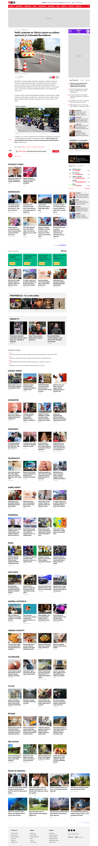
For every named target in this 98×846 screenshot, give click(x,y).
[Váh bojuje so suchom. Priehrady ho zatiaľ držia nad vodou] (30, 694)
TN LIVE (11, 686)
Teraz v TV (71, 166)
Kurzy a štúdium (11, 621)
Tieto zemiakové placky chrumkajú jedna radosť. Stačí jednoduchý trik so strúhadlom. (14, 647)
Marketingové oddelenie (54, 840)
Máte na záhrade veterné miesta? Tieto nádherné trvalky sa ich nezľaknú (44, 757)
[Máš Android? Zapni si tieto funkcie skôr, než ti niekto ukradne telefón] (30, 664)
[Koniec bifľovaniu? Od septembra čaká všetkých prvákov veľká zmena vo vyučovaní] (45, 694)
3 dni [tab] (81, 80)
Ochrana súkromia (14, 835)
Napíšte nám (13, 840)
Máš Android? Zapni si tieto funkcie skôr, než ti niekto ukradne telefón (29, 672)
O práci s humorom (56, 621)
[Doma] (70, 180)
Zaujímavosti (42, 6)
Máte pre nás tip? (52, 842)
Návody (54, 677)
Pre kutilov (13, 741)
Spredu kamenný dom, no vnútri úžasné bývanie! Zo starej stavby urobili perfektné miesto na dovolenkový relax (59, 731)
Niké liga (39, 563)
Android (24, 675)
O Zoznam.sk (14, 830)
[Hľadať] (88, 6)
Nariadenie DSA (14, 842)
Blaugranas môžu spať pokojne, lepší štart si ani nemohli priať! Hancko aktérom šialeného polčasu (59, 560)
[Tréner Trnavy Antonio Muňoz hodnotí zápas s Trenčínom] (37, 328)
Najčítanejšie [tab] (74, 80)
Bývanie (11, 713)
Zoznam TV (14, 319)
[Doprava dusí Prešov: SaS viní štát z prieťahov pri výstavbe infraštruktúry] (14, 172)
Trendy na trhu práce (27, 623)
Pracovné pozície (13, 251)
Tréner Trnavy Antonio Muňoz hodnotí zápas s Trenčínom (36, 338)
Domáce (11, 6)
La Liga (54, 565)
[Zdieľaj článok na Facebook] (10, 145)
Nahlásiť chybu (18, 156)
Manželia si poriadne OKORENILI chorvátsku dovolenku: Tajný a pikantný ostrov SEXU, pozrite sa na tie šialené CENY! (44, 417)
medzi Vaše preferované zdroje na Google (32, 151)
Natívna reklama (33, 842)
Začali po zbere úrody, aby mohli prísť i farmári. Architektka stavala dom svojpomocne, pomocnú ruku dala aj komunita (14, 731)
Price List (32, 840)
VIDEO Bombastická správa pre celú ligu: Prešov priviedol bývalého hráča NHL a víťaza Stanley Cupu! (13, 560)
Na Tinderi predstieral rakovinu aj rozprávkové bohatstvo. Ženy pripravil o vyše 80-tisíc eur (59, 702)
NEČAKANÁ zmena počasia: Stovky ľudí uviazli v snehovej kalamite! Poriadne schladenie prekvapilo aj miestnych (59, 475)
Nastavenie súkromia (15, 836)
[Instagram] (71, 830)
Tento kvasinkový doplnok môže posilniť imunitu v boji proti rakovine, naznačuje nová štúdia (14, 673)
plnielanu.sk (40, 507)
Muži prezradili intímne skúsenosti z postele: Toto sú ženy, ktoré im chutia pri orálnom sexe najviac (82, 160)
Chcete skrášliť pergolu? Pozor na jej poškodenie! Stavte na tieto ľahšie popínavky (14, 758)
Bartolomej (61, 2)
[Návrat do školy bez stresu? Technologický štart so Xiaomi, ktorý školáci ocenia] (30, 495)
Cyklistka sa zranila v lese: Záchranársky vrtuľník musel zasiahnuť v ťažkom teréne (29, 387)
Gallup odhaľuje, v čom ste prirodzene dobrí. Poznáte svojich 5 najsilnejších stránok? (44, 617)
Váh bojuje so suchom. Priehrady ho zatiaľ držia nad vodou (29, 701)
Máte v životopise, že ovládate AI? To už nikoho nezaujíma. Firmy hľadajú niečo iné (14, 617)
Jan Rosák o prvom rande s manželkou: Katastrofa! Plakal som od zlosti (26, 365)
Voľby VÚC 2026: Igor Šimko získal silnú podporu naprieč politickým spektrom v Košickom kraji (59, 388)
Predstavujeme (26, 594)
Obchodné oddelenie (53, 836)
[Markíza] (70, 169)
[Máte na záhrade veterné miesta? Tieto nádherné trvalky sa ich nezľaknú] (45, 749)
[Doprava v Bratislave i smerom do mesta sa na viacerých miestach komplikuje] (30, 172)
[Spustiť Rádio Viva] (79, 30)
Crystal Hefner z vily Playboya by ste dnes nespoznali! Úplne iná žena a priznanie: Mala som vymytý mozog (59, 446)
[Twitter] (74, 830)
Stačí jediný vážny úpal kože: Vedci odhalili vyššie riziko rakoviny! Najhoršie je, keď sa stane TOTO (33, 354)
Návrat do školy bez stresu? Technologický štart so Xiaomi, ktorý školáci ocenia (43, 283)
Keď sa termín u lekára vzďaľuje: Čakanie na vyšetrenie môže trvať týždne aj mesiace (14, 283)
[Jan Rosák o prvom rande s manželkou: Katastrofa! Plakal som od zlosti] (30, 437)
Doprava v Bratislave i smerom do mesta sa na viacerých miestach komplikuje (29, 181)
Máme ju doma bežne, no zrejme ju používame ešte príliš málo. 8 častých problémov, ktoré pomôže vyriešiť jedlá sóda (29, 731)
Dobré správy (14, 487)
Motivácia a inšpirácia (42, 621)
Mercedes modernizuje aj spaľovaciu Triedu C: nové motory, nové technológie (44, 587)
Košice (54, 392)
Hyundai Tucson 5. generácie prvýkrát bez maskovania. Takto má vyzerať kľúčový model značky (29, 589)
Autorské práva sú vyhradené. (73, 834)
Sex (76, 156)
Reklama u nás (33, 833)
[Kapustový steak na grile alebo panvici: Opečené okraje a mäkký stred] (45, 638)
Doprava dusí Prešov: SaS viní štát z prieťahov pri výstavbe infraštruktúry (14, 180)
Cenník (31, 838)
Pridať (56, 151)
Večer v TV (80, 166)
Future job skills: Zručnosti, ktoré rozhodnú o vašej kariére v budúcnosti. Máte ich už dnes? (29, 618)
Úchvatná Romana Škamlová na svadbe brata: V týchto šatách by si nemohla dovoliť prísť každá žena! (44, 446)
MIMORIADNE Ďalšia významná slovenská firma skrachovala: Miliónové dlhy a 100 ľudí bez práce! (45, 388)
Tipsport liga (10, 565)
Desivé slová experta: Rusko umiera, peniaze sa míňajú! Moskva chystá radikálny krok (30, 358)
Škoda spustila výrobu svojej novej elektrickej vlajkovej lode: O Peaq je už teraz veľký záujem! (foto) (44, 532)
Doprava (24, 147)
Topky (23, 29)
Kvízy (58, 6)
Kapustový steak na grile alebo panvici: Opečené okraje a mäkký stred (44, 646)
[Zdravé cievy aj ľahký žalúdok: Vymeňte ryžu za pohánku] (60, 638)
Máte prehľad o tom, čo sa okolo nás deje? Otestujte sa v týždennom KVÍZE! (14, 386)
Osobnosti (25, 447)
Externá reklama (33, 835)
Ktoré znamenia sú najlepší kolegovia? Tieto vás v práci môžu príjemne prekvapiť (59, 617)
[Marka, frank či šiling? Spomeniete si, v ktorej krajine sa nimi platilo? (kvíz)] (60, 523)
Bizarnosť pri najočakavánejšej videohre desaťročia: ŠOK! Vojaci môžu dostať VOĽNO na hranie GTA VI (59, 417)
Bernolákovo (41, 147)
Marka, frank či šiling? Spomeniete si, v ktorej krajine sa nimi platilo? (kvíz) (59, 531)
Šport (34, 6)
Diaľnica (29, 147)
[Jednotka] (70, 177)
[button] (53, 77)
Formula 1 (25, 563)
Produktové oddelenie (53, 835)
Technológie (14, 657)
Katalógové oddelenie (53, 838)
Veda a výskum (10, 677)
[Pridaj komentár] (10, 140)
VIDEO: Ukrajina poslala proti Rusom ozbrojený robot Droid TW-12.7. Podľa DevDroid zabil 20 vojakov (44, 674)
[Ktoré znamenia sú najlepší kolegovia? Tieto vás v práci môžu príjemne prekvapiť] (60, 609)
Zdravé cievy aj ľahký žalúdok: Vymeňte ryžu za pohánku (59, 646)
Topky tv (64, 6)
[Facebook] (69, 830)
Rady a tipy (40, 649)
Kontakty (51, 830)
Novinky (54, 592)
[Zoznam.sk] (72, 837)
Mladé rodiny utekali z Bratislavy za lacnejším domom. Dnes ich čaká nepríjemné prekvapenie (14, 702)
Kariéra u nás (13, 838)
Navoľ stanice (71, 188)
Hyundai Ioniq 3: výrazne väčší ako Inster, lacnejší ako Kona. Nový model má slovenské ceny (59, 588)
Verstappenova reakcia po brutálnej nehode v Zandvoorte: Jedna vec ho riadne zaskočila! (29, 559)
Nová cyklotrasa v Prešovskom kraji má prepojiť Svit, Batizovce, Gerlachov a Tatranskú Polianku (14, 589)
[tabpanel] (79, 95)
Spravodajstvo (51, 833)
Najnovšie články (14, 350)
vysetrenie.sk (40, 480)
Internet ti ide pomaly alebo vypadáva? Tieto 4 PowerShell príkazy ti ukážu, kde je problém (59, 673)
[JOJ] (70, 173)
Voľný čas (78, 6)
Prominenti (27, 6)
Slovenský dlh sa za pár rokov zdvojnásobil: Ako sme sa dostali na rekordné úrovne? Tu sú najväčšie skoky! (29, 532)
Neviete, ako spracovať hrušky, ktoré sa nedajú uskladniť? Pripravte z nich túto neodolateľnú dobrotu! (59, 759)
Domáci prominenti (11, 449)
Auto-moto (13, 572)
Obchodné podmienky (34, 836)
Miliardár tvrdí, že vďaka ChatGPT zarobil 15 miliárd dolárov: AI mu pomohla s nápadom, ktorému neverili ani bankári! (14, 532)
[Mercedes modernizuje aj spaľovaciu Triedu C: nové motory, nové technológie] (45, 580)
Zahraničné (19, 6)
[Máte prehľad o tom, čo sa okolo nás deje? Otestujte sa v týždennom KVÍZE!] (14, 378)
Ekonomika (51, 6)
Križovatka (34, 147)
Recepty (54, 763)
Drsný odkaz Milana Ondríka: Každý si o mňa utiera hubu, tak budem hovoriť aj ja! (55, 339)
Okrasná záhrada (11, 762)
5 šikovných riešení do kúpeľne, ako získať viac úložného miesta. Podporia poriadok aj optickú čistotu (44, 731)
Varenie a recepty (16, 630)
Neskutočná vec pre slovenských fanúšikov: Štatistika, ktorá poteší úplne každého (59, 283)
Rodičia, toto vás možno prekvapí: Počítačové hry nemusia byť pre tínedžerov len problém (29, 474)
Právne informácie (14, 833)
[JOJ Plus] (70, 184)
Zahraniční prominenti (57, 451)
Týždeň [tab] (87, 80)
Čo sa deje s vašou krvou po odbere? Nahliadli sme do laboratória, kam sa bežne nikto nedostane (29, 283)
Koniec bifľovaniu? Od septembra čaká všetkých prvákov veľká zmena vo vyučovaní (44, 702)
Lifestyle (71, 6)
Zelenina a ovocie (26, 762)
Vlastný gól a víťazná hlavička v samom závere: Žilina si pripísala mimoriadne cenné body (44, 559)
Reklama (32, 830)
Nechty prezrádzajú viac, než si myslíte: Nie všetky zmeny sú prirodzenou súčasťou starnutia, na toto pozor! (44, 475)
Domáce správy (15, 371)
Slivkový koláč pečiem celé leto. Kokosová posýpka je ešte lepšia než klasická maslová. (29, 647)
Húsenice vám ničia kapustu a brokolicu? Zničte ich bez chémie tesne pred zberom (28, 758)
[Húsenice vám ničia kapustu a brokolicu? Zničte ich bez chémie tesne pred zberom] (30, 749)
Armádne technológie (42, 678)
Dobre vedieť (10, 286)
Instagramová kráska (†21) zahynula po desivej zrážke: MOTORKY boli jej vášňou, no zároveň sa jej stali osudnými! (29, 417)
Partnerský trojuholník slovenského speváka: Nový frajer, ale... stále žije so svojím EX (18, 339)
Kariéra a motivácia (17, 601)
